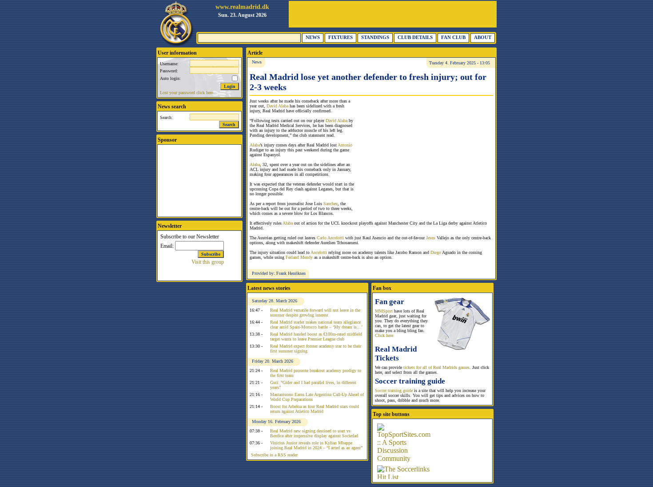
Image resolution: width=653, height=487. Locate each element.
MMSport (384, 311)
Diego (435, 252)
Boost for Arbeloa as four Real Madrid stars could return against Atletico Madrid (314, 409)
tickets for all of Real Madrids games (436, 367)
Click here (384, 335)
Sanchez (330, 203)
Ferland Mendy (299, 257)
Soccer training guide (394, 390)
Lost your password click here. (187, 92)
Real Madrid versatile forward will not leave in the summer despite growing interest (315, 312)
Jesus (430, 237)
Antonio (345, 145)
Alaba (255, 145)
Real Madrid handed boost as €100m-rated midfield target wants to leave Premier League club (316, 336)
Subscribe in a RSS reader (274, 454)
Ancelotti (319, 252)
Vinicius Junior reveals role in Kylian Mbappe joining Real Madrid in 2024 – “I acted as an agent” (316, 445)
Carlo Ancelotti (330, 237)
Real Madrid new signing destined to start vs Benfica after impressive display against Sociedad (314, 433)
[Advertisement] (393, 14)
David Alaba (277, 105)
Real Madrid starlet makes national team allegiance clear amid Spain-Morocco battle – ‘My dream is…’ (316, 324)
